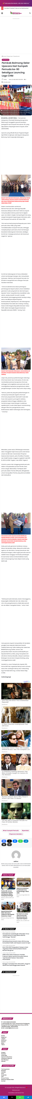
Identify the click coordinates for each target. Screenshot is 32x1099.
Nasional (3, 1040)
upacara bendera (16, 834)
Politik (3, 1036)
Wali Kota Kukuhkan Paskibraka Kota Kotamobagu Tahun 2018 (23, 890)
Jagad (3, 1038)
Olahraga (4, 1055)
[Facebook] (3, 841)
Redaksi (3, 1070)
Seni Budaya (4, 1060)
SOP (2, 1076)
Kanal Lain (10, 56)
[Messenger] (14, 841)
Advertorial (16, 56)
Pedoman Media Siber (7, 1079)
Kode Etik (3, 1075)
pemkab (26, 830)
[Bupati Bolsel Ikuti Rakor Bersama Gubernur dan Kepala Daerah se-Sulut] (8, 906)
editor (5, 79)
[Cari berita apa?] (30, 14)
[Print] (9, 844)
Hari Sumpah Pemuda (11, 830)
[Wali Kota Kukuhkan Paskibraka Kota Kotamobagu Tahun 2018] (24, 882)
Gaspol (3, 1052)
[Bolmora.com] (16, 13)
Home (4, 56)
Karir (2, 1073)
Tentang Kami (5, 1069)
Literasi (3, 1061)
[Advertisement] (16, 36)
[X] (9, 841)
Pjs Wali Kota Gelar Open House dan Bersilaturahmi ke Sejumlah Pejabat (22, 916)
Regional (3, 1037)
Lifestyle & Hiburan (6, 1058)
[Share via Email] (3, 844)
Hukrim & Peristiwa (6, 1057)
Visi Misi (3, 1072)
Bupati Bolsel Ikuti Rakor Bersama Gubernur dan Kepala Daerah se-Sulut (7, 914)
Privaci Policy (5, 1078)
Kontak (3, 1081)
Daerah (3, 1041)
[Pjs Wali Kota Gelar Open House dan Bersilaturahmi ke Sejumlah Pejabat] (24, 907)
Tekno (3, 1044)
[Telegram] (25, 841)
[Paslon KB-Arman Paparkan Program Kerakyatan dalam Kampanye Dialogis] (8, 884)
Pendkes (3, 1054)
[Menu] (2, 14)
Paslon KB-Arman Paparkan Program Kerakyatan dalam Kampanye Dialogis (7, 893)
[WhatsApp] (20, 841)
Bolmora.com (16, 1090)
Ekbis (2, 1043)
